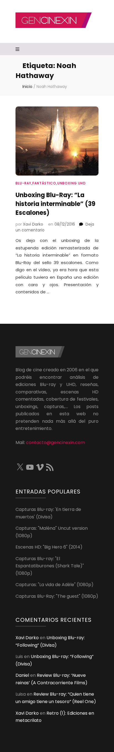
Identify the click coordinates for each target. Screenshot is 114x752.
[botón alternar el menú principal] (18, 49)
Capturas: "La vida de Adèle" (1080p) (54, 584)
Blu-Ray (23, 183)
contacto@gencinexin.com (55, 442)
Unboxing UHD (71, 183)
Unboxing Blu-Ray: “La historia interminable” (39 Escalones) (55, 204)
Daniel (22, 675)
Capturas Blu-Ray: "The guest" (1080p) (56, 596)
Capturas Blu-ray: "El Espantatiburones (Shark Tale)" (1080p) (49, 565)
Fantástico (44, 183)
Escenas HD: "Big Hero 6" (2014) (48, 547)
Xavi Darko (33, 224)
